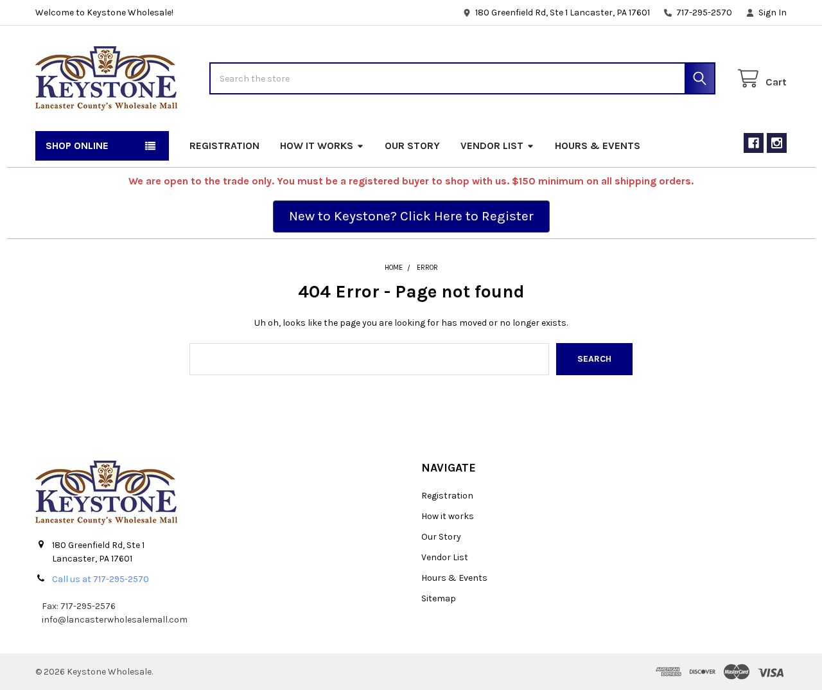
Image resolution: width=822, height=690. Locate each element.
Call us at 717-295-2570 (100, 579)
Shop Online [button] (77, 145)
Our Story (412, 145)
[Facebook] (754, 143)
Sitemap (438, 598)
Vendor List (491, 145)
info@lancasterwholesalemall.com (115, 619)
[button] (411, 216)
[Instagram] (777, 143)
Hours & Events (597, 145)
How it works (316, 145)
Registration (224, 145)
